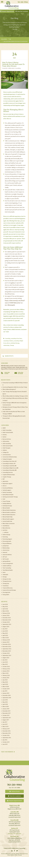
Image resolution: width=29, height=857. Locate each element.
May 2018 (5, 702)
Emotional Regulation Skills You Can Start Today (15, 387)
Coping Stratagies (7, 459)
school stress (6, 550)
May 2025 (5, 633)
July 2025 (5, 628)
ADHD (4, 428)
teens (4, 572)
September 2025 (7, 624)
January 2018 (6, 708)
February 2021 (6, 675)
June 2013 (5, 744)
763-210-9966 (23, 2)
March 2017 (6, 726)
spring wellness (6, 561)
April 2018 (5, 704)
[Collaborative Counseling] (12, 4)
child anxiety (6, 441)
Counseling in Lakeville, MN (9, 465)
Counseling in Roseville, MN (9, 470)
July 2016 (5, 740)
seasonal (5, 552)
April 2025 (5, 635)
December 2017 (6, 711)
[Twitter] (17, 851)
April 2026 (5, 608)
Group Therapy (6, 501)
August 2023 (6, 657)
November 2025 (7, 620)
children (5, 450)
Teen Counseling (7, 568)
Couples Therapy (7, 477)
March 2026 (6, 611)
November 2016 (7, 733)
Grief (4, 499)
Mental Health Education (9, 514)
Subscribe (4, 363)
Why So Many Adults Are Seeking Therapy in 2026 (15, 396)
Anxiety (5, 434)
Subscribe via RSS (7, 373)
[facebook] (14, 851)
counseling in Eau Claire (16, 338)
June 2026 (5, 604)
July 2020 (5, 680)
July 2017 (5, 722)
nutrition (5, 530)
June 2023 (5, 662)
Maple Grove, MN (14, 805)
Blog (10, 39)
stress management (8, 563)
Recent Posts (5, 380)
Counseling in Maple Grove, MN (10, 468)
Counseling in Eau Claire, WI (9, 461)
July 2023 (5, 660)
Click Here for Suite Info (14, 833)
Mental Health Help (7, 517)
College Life (6, 452)
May (14, 58)
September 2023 (7, 655)
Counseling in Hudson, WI (9, 463)
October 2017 (6, 715)
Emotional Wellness (8, 488)
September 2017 (7, 717)
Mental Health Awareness (9, 510)
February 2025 (6, 640)
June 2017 (5, 724)
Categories (5, 425)
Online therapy (6, 534)
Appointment (15, 800)
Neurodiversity (6, 528)
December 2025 (7, 617)
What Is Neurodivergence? (9, 389)
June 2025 (5, 631)
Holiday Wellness (7, 503)
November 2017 (7, 713)
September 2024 (7, 648)
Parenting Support (7, 539)
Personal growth (7, 541)
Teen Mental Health (8, 570)
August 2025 (6, 626)
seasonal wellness (7, 554)
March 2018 (6, 706)
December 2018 (6, 695)
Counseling (7, 338)
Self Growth (6, 559)
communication (7, 454)
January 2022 (6, 671)
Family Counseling (7, 492)
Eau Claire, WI (14, 836)
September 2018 (7, 697)
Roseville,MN (14, 820)
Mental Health (6, 508)
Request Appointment (8, 11)
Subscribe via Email (20, 373)
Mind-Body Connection (9, 523)
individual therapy (15, 343)
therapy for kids (7, 579)
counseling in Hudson (8, 340)
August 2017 (6, 720)
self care (5, 557)
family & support (7, 490)
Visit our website (7, 752)
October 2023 (6, 653)
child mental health (8, 445)
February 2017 (6, 728)
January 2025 (6, 642)
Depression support (7, 483)
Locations (15, 796)
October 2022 (6, 666)
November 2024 (7, 646)
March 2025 (6, 637)
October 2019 (6, 688)
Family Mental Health (8, 494)
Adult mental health (8, 432)
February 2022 (6, 668)
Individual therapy (7, 505)
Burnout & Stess (7, 439)
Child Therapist (6, 448)
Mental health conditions (9, 512)
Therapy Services (7, 581)
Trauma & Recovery (7, 588)
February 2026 (6, 613)
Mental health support (8, 519)
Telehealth (5, 574)
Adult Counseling (7, 430)
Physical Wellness (7, 543)
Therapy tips (6, 583)
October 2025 (6, 622)
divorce (8, 343)
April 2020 (5, 684)
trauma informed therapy (9, 590)
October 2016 (6, 735)
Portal (16, 791)
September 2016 (7, 737)
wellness (6, 532)
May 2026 (5, 606)
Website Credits (14, 855)
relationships (6, 345)
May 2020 (5, 682)
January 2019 (6, 693)
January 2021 (6, 677)
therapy (5, 577)
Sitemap (20, 855)
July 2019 (5, 691)
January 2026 (6, 615)
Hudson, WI (14, 828)
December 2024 (7, 644)
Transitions (5, 585)
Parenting (5, 537)
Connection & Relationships (10, 457)
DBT (4, 479)
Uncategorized (6, 592)
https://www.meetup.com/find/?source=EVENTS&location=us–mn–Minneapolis (15, 303)
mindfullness (6, 525)
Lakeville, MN (14, 812)
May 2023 (5, 664)
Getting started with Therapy (10, 497)
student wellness (7, 565)
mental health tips (7, 521)
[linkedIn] (12, 851)
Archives (4, 601)
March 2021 (6, 673)
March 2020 (6, 686)
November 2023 (7, 651)
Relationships (6, 548)
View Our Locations (22, 11)
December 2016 (6, 731)
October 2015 (6, 742)
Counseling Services (8, 472)
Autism (4, 437)
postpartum (6, 545)
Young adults (6, 594)
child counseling (7, 443)
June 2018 (5, 700)
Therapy (12, 345)
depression (5, 481)
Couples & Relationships (9, 474)
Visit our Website (4, 39)
